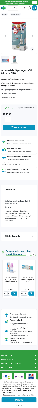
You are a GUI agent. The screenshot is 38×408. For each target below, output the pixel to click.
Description (10, 189)
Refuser (19, 405)
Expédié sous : (23, 108)
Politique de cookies (9, 395)
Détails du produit (13, 236)
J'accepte (19, 400)
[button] (25, 7)
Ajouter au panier (19, 127)
